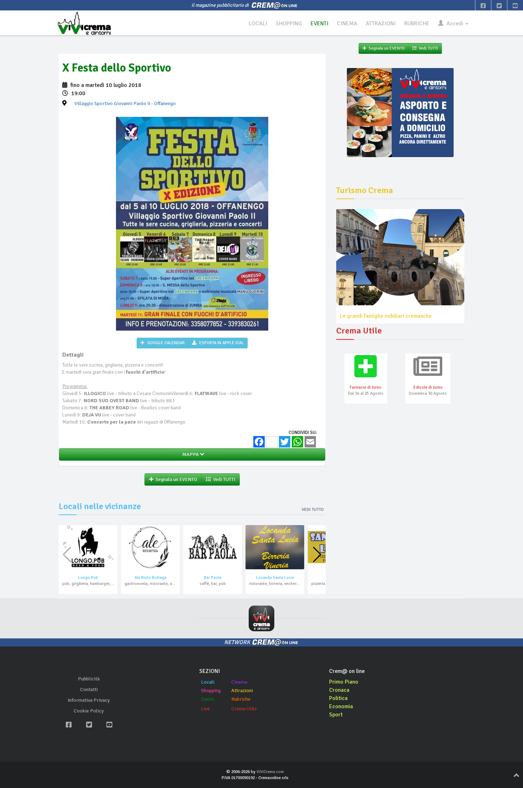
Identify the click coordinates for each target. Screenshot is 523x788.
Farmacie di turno (365, 387)
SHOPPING (289, 23)
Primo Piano (343, 681)
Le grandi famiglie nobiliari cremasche (386, 316)
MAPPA (190, 454)
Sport (336, 714)
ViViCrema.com (270, 771)
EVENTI (319, 23)
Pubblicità (89, 679)
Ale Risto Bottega (150, 577)
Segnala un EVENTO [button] (175, 479)
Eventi (207, 699)
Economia (341, 706)
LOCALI (258, 23)
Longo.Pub (88, 577)
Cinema (239, 682)
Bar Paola (212, 577)
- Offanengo (125, 103)
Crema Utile (244, 709)
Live (205, 709)
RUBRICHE (416, 23)
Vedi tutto (313, 509)
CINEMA (347, 23)
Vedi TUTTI (223, 479)
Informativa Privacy (89, 700)
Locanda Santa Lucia (275, 577)
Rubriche (240, 699)
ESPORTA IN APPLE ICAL (221, 343)
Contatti (89, 689)
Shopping (211, 691)
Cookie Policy (89, 711)
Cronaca (339, 690)
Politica (338, 698)
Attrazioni (242, 691)
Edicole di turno (428, 387)
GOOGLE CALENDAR (165, 343)
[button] (317, 555)
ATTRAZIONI (381, 23)
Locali (208, 682)
